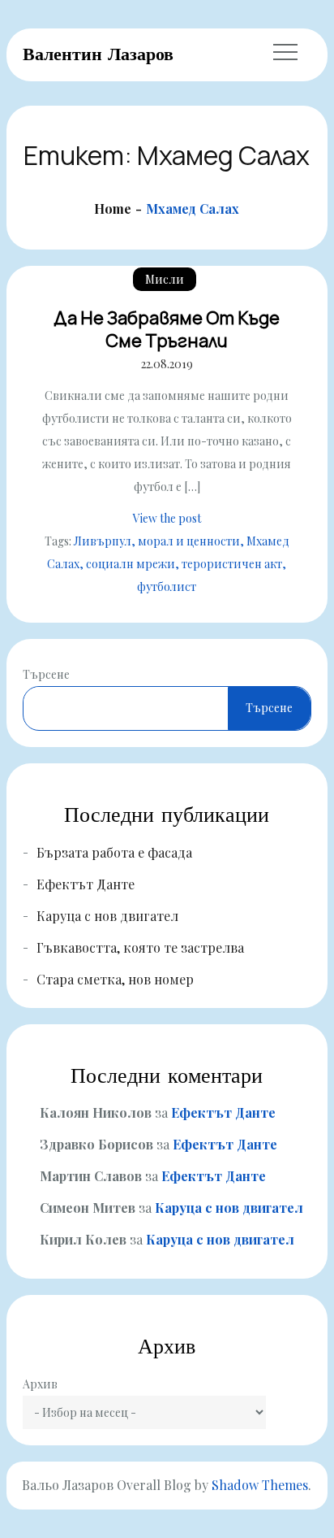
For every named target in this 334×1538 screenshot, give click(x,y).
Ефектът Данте (85, 884)
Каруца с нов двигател (107, 915)
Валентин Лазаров (98, 53)
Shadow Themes (260, 1484)
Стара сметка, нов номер (115, 979)
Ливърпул (102, 541)
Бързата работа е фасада (114, 852)
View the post (167, 518)
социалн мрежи (130, 563)
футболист (166, 586)
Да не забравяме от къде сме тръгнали (167, 330)
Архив (40, 1384)
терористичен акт (232, 563)
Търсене (46, 674)
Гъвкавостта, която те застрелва (140, 947)
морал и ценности (189, 541)
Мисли (164, 279)
